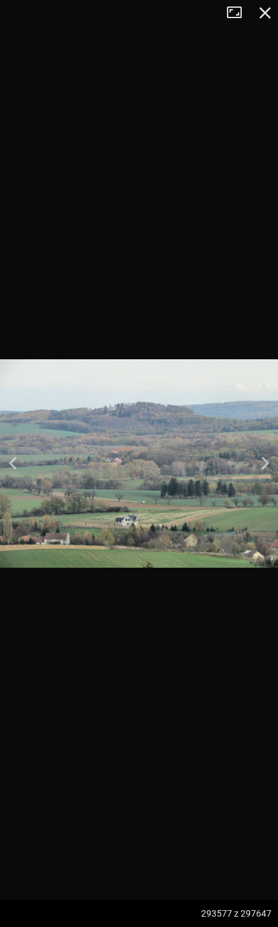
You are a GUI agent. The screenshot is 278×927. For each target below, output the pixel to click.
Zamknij (265, 13)
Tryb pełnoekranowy (239, 13)
